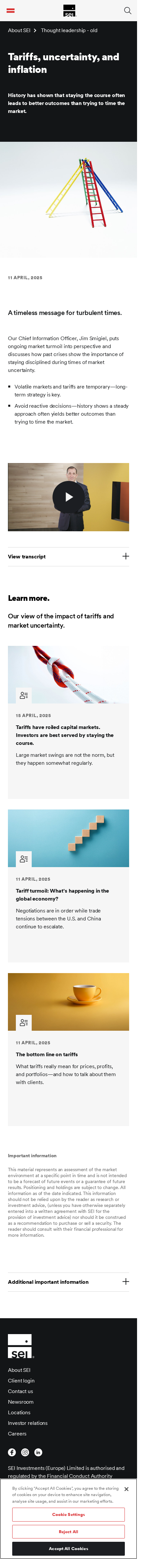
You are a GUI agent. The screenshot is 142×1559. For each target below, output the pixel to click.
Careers (17, 1433)
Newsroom (21, 1402)
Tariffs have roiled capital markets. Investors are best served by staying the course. (65, 735)
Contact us (20, 1391)
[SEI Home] (70, 10)
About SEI (19, 30)
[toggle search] (128, 11)
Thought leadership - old (69, 30)
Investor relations (28, 1423)
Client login (21, 1380)
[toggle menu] (10, 10)
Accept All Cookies (68, 1548)
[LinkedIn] (38, 1452)
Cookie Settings (68, 1514)
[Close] (126, 1489)
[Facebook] (12, 1452)
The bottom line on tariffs (47, 1054)
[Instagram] (25, 1452)
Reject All (68, 1531)
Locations (19, 1412)
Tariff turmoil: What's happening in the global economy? (62, 895)
